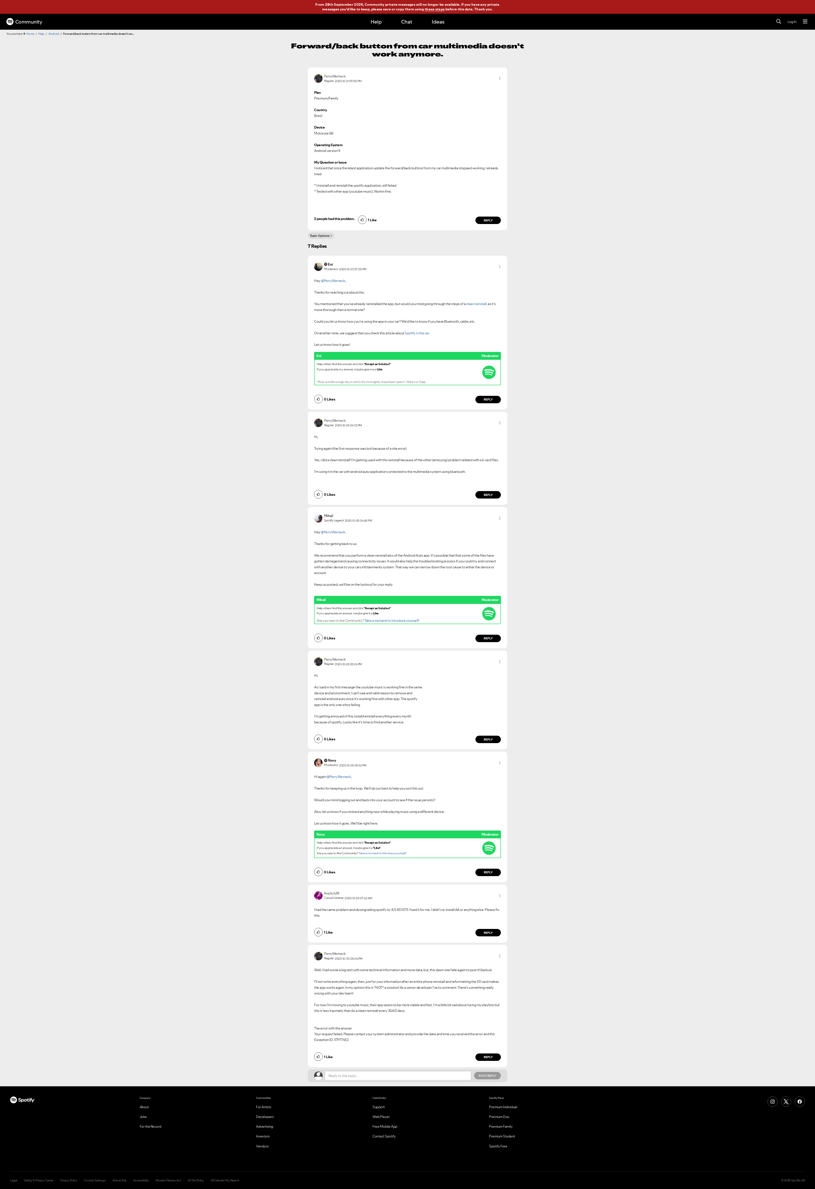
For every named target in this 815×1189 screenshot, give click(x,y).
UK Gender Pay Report (225, 1180)
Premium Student (502, 1136)
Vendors (262, 1146)
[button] (500, 78)
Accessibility (141, 1180)
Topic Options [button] (320, 236)
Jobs (143, 1116)
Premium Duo (499, 1116)
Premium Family (501, 1126)
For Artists (263, 1107)
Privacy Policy (68, 1180)
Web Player (381, 1116)
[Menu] (805, 22)
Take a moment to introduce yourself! (391, 620)
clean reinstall (476, 303)
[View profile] (318, 78)
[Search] (778, 21)
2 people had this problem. (334, 218)
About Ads (119, 1180)
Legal (13, 1180)
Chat (406, 21)
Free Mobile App (384, 1126)
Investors (263, 1136)
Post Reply (487, 1076)
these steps (435, 9)
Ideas (438, 21)
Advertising (264, 1126)
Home (30, 34)
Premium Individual (503, 1107)
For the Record (150, 1126)
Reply (488, 220)
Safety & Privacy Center (39, 1180)
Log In (792, 21)
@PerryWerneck (333, 280)
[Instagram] (772, 1102)
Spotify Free (498, 1146)
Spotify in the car (417, 333)
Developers (265, 1116)
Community (28, 21)
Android (53, 34)
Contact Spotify (384, 1136)
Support (378, 1107)
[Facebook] (800, 1102)
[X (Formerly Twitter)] (786, 1102)
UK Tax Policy (195, 1180)
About (144, 1107)
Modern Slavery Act (168, 1180)
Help (376, 21)
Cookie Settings (95, 1180)
